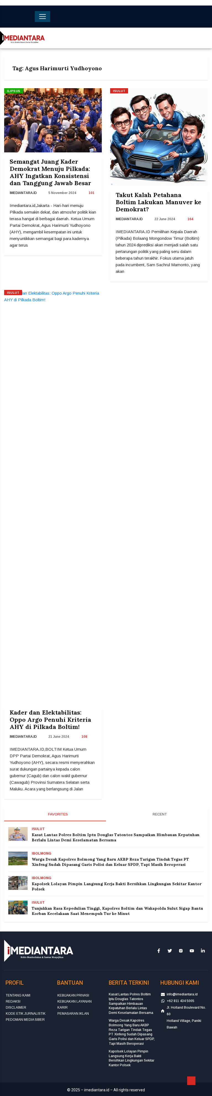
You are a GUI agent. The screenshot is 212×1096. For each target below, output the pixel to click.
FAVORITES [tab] (57, 814)
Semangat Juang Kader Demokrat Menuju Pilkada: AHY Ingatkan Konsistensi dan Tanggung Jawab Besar (50, 172)
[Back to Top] (191, 1080)
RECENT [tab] (159, 814)
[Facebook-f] (158, 950)
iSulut (119, 91)
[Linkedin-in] (203, 950)
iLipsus (13, 91)
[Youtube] (192, 950)
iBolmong (41, 853)
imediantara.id (23, 193)
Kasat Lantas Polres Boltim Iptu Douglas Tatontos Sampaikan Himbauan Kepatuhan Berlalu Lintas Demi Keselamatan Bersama (116, 837)
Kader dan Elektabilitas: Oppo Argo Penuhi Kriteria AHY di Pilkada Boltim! (50, 720)
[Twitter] (169, 950)
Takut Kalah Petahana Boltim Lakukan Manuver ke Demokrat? (158, 202)
